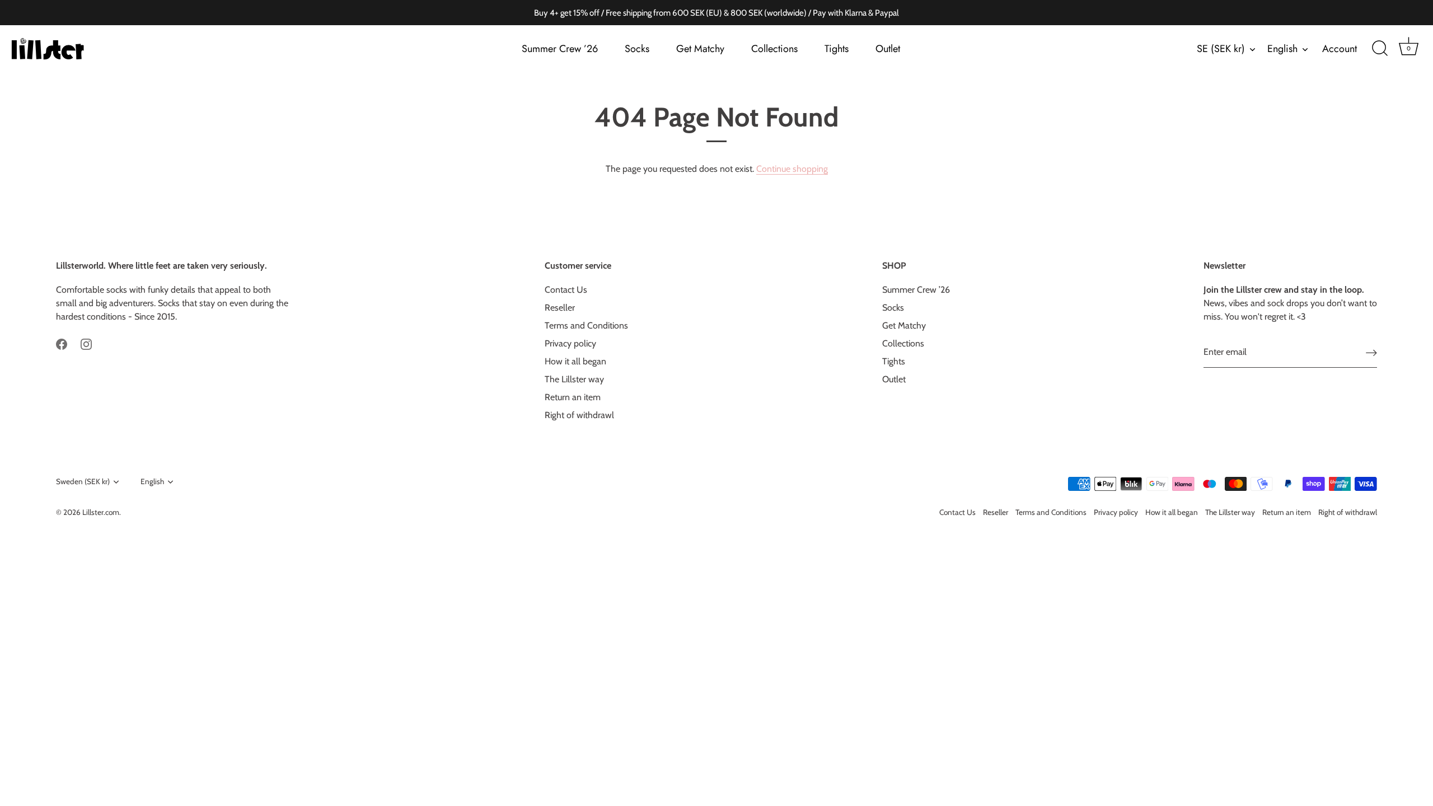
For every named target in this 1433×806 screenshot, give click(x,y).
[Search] (1380, 48)
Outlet (887, 48)
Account (1339, 48)
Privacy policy (570, 343)
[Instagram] (86, 343)
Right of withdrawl (579, 415)
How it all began (575, 361)
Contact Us (566, 289)
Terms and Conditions (586, 325)
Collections (774, 48)
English (1282, 49)
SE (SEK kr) (1221, 49)
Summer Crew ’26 (560, 48)
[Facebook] (61, 343)
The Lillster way (574, 379)
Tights (837, 48)
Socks (637, 48)
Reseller (560, 307)
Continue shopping (792, 168)
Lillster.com (100, 512)
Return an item (573, 397)
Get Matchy (700, 48)
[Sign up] (1371, 352)
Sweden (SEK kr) (83, 481)
